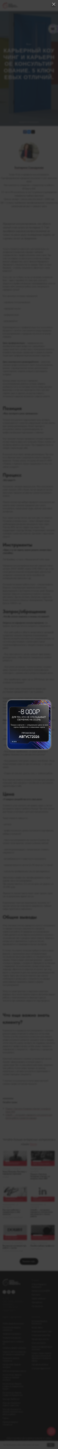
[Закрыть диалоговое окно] (54, 4)
